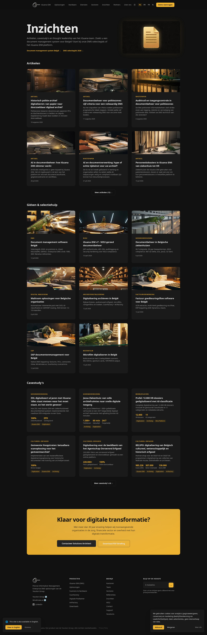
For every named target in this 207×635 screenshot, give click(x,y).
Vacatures (110, 614)
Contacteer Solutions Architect (76, 543)
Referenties (111, 595)
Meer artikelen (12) (103, 192)
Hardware (72, 5)
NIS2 (108, 602)
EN (145, 5)
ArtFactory (73, 602)
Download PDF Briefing (114, 543)
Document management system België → (44, 50)
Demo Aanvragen (165, 5)
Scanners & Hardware (78, 591)
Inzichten (106, 5)
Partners (117, 5)
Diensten (83, 5)
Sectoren (94, 5)
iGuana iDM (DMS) (76, 583)
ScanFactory (74, 595)
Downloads (73, 606)
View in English (13, 627)
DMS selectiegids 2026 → (73, 50)
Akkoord (158, 627)
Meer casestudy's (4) (103, 483)
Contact (109, 606)
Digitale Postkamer (77, 599)
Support (109, 610)
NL (140, 5)
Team (108, 587)
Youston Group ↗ (40, 597)
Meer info (198, 627)
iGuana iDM (46, 5)
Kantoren (110, 583)
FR (149, 5)
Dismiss (28, 627)
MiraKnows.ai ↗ (39, 600)
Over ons (127, 5)
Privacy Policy (103, 628)
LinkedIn (38, 604)
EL (153, 5)
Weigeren (171, 627)
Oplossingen (60, 5)
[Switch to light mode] (135, 5)
